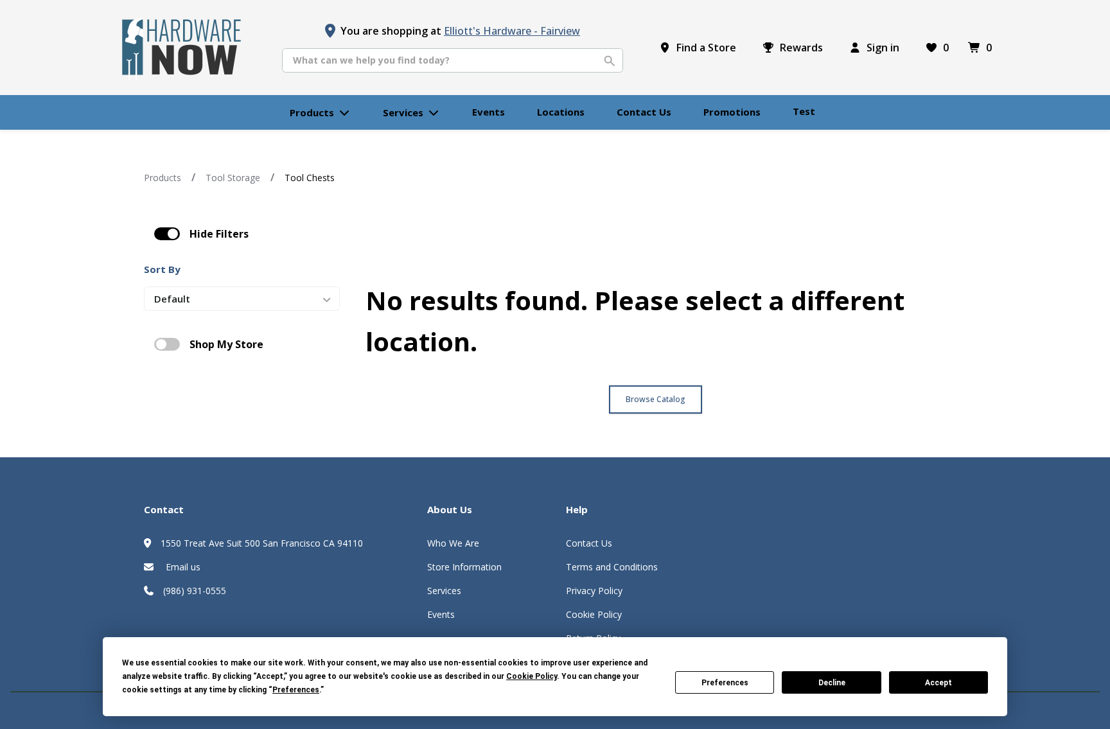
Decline (831, 682)
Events (441, 614)
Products (162, 177)
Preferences (724, 682)
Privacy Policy (594, 590)
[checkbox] (167, 233)
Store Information (464, 567)
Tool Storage (233, 177)
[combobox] (452, 60)
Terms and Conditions (612, 567)
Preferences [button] (295, 689)
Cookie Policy (594, 614)
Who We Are (453, 543)
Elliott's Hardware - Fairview (512, 31)
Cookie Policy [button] (531, 676)
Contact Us (589, 543)
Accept (938, 682)
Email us (181, 567)
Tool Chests (310, 177)
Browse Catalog (655, 399)
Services (444, 590)
